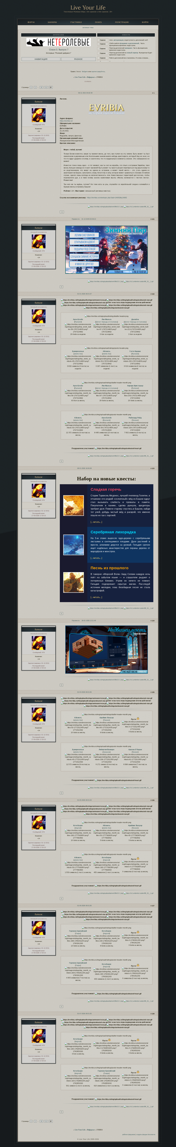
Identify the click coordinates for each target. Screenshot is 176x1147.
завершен (128, 48)
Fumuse (135, 388)
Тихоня (135, 420)
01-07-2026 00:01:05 (84, 1013)
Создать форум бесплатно (145, 1134)
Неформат (91, 77)
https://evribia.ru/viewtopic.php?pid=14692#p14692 (107, 198)
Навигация (41, 59)
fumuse (38, 101)
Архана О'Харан (135, 750)
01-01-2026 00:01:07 (84, 294)
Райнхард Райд (135, 418)
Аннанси (106, 752)
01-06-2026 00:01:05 (84, 905)
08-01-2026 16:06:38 (84, 468)
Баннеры (52, 22)
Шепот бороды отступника (106, 322)
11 (46, 87)
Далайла (135, 319)
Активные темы (88, 27)
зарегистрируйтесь (98, 71)
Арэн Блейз (78, 319)
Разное (78, 59)
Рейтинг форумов (128, 1134)
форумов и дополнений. (129, 43)
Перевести (76, 219)
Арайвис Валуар (107, 718)
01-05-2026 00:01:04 (84, 800)
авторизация (118, 40)
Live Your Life (88, 7)
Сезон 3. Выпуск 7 (58, 49)
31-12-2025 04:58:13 (89, 219)
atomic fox (78, 354)
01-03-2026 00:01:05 (84, 692)
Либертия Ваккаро (106, 750)
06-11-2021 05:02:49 (85, 93)
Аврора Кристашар (135, 386)
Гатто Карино (135, 351)
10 (41, 87)
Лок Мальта (106, 319)
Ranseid (78, 322)
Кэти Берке (78, 825)
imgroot (78, 828)
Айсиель (106, 351)
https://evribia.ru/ (66, 121)
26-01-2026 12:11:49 (89, 620)
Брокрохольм (78, 351)
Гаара (78, 933)
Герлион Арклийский (78, 931)
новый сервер (132, 53)
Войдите (85, 71)
